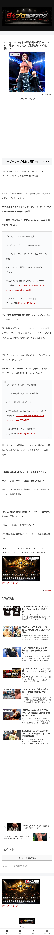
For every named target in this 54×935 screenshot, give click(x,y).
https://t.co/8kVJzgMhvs (26, 285)
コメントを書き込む (27, 858)
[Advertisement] (27, 127)
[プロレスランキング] (21, 568)
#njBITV (40, 285)
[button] (49, 546)
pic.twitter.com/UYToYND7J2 (19, 420)
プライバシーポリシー (27, 927)
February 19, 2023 (26, 303)
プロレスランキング (10, 583)
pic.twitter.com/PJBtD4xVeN (18, 290)
